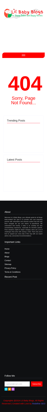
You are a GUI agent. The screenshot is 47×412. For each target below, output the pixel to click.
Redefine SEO (38, 403)
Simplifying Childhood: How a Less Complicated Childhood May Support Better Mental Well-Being (15, 179)
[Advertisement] (23, 38)
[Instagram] (13, 389)
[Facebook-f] (6, 389)
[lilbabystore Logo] (23, 13)
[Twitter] (9, 389)
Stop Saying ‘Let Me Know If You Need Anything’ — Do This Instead (31, 181)
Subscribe (36, 384)
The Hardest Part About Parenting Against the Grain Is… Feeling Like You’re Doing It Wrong (14, 140)
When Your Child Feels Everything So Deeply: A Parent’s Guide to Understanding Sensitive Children (31, 140)
